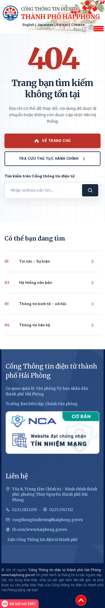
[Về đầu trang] (81, 600)
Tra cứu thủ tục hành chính (48, 158)
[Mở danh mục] (98, 28)
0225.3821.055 (24, 509)
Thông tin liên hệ (27, 325)
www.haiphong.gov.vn (17, 575)
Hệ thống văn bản (28, 282)
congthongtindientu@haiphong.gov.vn (47, 519)
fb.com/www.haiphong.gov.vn (39, 529)
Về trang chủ (56, 141)
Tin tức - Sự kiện (27, 261)
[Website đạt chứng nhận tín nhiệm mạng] (52, 432)
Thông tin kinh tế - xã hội (35, 303)
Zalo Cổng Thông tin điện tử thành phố (43, 539)
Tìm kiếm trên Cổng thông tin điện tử (39, 176)
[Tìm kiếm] (91, 27)
